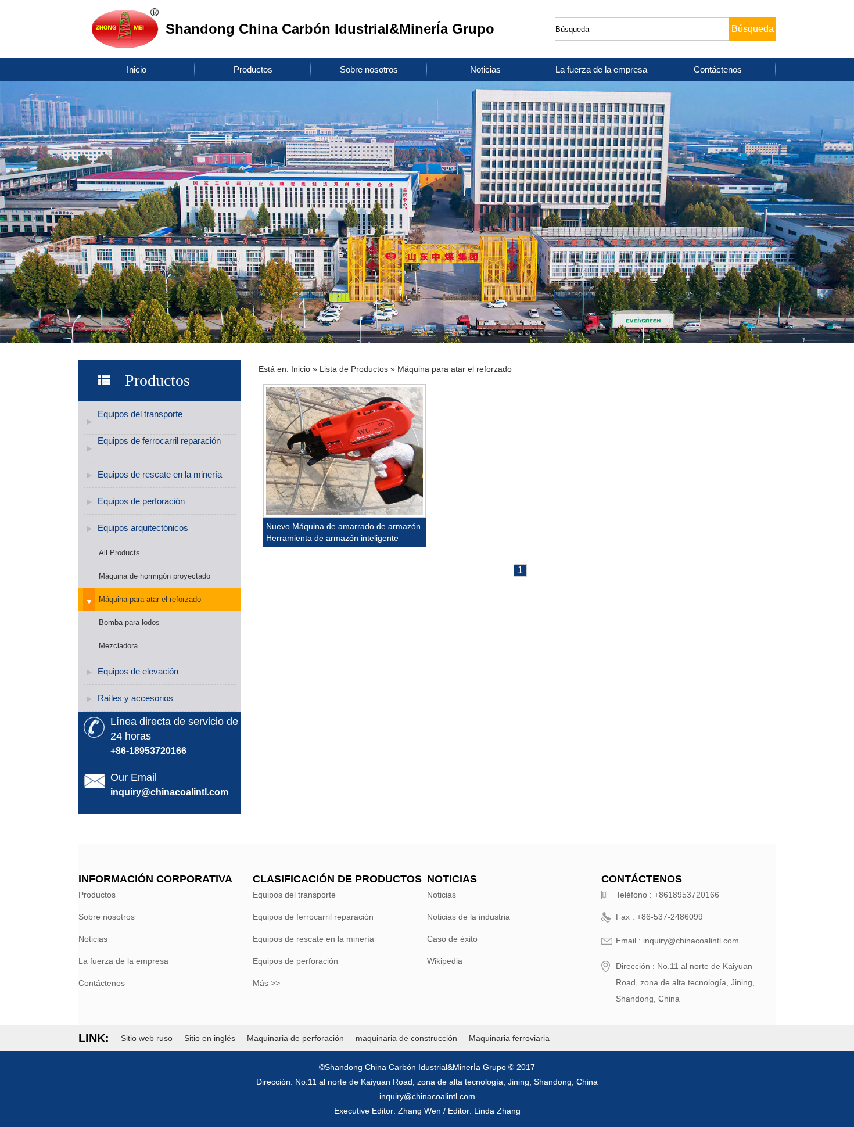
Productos (253, 69)
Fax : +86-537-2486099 (659, 916)
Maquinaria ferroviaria (509, 1038)
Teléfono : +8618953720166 (667, 894)
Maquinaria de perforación (295, 1038)
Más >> (266, 983)
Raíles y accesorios (135, 698)
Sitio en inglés (209, 1038)
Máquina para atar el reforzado (150, 599)
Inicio (136, 69)
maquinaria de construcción (406, 1038)
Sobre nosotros (369, 69)
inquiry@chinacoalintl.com (169, 792)
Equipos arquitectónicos (143, 528)
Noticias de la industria (468, 916)
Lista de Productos (354, 369)
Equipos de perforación (141, 501)
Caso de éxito (452, 938)
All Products (119, 552)
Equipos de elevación (138, 671)
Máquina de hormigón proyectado (154, 576)
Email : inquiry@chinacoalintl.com (677, 940)
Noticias (485, 69)
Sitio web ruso (147, 1038)
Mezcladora (118, 645)
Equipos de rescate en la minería (160, 474)
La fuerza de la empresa (601, 69)
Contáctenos (718, 69)
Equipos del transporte (140, 414)
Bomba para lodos (129, 622)
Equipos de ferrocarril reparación (159, 441)
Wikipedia (444, 961)
